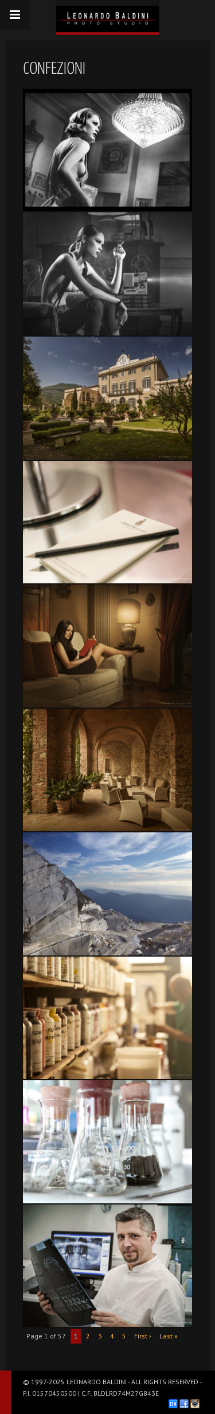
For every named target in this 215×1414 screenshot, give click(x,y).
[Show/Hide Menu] (15, 15)
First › (142, 1336)
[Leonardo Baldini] (107, 16)
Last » (168, 1336)
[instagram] (195, 1403)
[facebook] (184, 1403)
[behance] (173, 1403)
